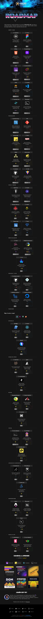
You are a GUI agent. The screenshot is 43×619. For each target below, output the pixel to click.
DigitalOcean (28, 615)
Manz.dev (28, 601)
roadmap (24, 558)
